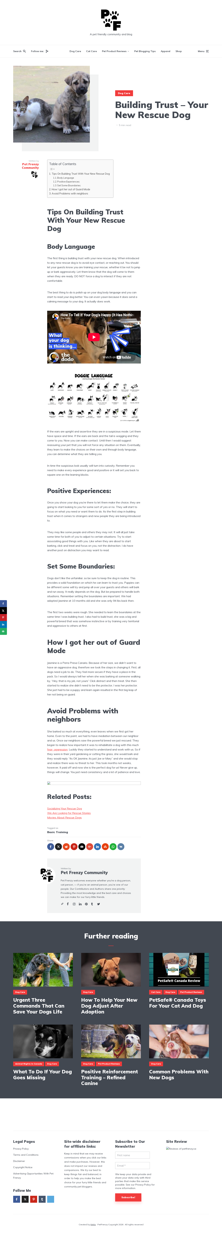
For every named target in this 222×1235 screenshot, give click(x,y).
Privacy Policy (21, 1148)
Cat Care (91, 51)
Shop (179, 51)
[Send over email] (3, 631)
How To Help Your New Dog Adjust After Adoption (109, 1006)
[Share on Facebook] (3, 603)
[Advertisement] (111, 1114)
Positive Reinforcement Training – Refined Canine (109, 1077)
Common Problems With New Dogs (178, 1074)
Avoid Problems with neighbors (70, 193)
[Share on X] (3, 610)
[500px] (50, 1199)
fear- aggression (57, 749)
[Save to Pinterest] (3, 617)
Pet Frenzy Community (84, 872)
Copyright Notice (22, 1167)
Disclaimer (19, 1161)
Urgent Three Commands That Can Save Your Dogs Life (38, 1006)
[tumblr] (42, 1199)
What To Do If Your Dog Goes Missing (42, 1074)
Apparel (165, 51)
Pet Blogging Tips (145, 51)
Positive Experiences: (68, 181)
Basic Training (57, 832)
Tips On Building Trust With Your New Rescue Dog (81, 173)
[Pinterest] (33, 1199)
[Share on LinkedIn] (3, 624)
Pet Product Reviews (114, 51)
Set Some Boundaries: (69, 185)
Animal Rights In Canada (28, 1064)
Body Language (65, 177)
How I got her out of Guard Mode (71, 189)
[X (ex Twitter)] (25, 1199)
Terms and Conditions (26, 1154)
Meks (93, 1224)
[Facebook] (16, 1199)
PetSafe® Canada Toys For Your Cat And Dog (177, 1003)
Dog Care (75, 51)
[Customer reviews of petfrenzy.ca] (181, 1148)
